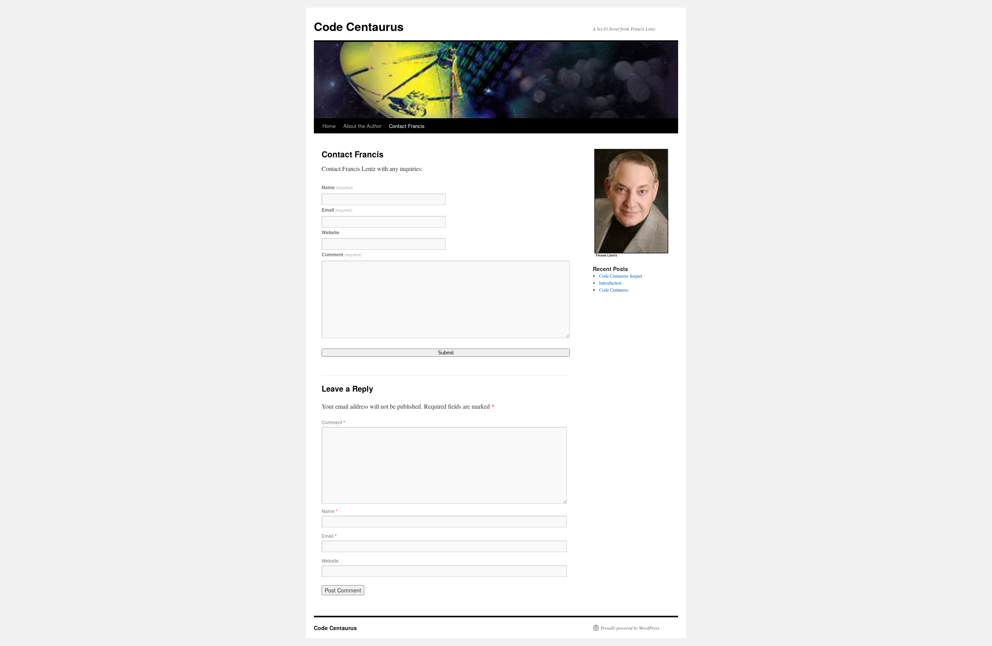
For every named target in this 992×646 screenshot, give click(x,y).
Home (329, 126)
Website (330, 232)
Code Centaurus (359, 26)
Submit (446, 353)
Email (337, 209)
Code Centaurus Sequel (620, 276)
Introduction (610, 283)
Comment (342, 254)
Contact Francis (407, 126)
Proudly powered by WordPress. (631, 628)
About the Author (362, 126)
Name (337, 187)
